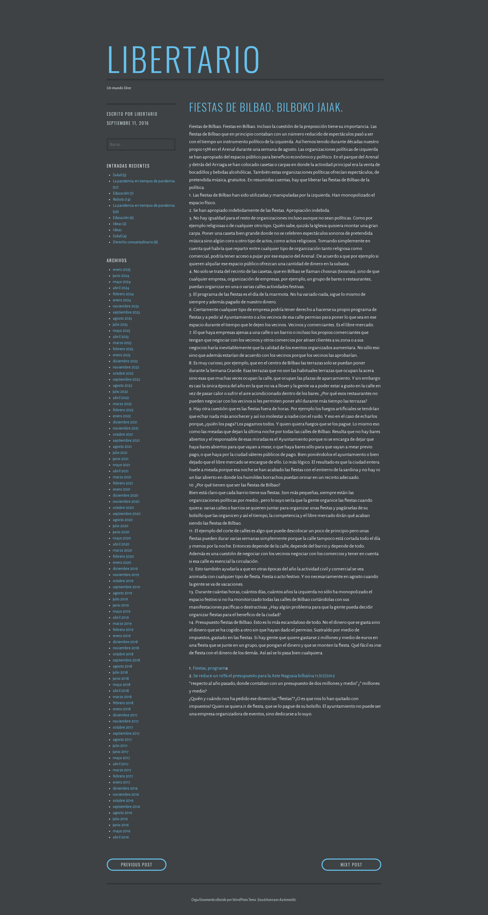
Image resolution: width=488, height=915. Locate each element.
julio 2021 (120, 453)
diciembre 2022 (125, 361)
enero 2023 (121, 355)
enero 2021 (121, 489)
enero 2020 (122, 562)
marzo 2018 (122, 697)
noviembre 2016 (126, 794)
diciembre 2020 (125, 495)
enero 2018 (122, 709)
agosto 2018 (122, 666)
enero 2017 (121, 782)
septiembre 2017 (126, 733)
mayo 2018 (121, 685)
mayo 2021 (121, 465)
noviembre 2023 (126, 306)
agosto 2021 (122, 447)
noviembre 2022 (126, 367)
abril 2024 (121, 288)
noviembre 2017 (126, 721)
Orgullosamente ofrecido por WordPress (219, 900)
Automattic (287, 900)
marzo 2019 (122, 624)
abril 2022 (121, 398)
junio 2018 (121, 678)
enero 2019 (122, 636)
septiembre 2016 (126, 807)
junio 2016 (121, 825)
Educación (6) (123, 218)
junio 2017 (121, 752)
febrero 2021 (123, 483)
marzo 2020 (122, 550)
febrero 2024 (123, 294)
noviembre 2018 (126, 648)
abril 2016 (121, 837)
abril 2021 (121, 471)
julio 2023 (120, 324)
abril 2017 (121, 764)
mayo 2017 (121, 758)
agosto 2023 (122, 318)
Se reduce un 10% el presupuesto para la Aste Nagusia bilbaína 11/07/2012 (264, 675)
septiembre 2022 (126, 379)
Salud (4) (120, 236)
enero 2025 (122, 270)
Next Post (361, 864)
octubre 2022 (123, 373)
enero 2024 (122, 300)
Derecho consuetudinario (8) (135, 242)
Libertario (184, 58)
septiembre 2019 (126, 587)
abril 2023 (121, 337)
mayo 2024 (122, 282)
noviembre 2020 (126, 501)
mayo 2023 (121, 331)
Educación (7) (123, 193)
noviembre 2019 (126, 575)
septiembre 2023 (126, 312)
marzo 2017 (122, 770)
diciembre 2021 (125, 422)
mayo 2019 (121, 611)
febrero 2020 (123, 556)
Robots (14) (122, 199)
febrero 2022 (123, 410)
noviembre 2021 (126, 428)
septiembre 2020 (127, 514)
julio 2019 (120, 599)
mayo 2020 (122, 538)
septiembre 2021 (126, 440)
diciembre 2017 (125, 715)
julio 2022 (120, 392)
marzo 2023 (122, 343)
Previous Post (143, 864)
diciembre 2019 (125, 569)
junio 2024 (121, 276)
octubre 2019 (123, 581)
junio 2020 (121, 532)
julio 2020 (120, 526)
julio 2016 (120, 819)
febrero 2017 (123, 776)
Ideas (117, 230)
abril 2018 (121, 691)
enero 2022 (122, 416)
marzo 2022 (122, 404)
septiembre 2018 (126, 660)
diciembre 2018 (125, 642)
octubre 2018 (123, 654)
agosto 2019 (122, 593)
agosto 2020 (123, 520)
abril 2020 (121, 544)
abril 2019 (121, 617)
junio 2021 (121, 459)
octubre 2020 (123, 508)
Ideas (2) (120, 224)
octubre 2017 (123, 727)
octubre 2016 (123, 801)
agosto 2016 (122, 813)
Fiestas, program (209, 668)
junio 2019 (121, 605)
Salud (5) (120, 175)
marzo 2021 (122, 477)
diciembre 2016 (125, 788)
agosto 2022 (122, 385)
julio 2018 (120, 672)
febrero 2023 (123, 349)
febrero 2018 (123, 703)
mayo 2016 (121, 831)
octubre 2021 (123, 434)
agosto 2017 (122, 739)
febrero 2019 (123, 630)
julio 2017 (120, 746)
